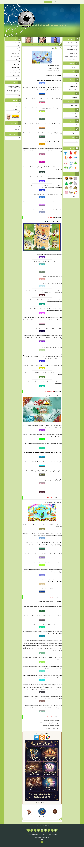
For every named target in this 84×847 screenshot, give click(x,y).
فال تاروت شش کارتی (15, 62)
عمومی (54, 819)
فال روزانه (62, 2)
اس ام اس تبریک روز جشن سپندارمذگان (72, 43)
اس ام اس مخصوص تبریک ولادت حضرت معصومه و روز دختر (48, 722)
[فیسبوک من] (49, 830)
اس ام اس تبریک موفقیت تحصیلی (53, 723)
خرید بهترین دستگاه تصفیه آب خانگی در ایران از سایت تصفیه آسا (14, 87)
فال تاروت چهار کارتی (15, 56)
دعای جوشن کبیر (74, 114)
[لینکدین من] (28, 830)
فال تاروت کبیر (16, 45)
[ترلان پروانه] (42, 40)
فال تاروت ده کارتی (15, 67)
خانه (77, 2)
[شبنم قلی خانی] (29, 40)
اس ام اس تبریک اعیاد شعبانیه (53, 65)
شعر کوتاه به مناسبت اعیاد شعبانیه (53, 67)
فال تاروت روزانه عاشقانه (14, 73)
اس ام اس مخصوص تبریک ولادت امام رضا (51, 728)
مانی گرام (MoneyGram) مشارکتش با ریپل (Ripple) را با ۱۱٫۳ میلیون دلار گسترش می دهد (13, 91)
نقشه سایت (37, 837)
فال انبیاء (75, 75)
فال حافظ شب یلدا (16, 109)
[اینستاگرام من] (45, 830)
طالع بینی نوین (16, 129)
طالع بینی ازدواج (74, 105)
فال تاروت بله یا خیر (15, 75)
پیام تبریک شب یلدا (15, 112)
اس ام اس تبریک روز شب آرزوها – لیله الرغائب (51, 725)
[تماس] (42, 830)
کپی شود (42, 83)
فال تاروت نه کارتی (15, 64)
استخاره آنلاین (56, 2)
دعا (76, 116)
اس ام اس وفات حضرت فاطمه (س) (71, 56)
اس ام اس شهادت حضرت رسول (53, 727)
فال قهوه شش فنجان (73, 89)
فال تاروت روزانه (16, 43)
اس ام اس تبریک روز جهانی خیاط (71, 47)
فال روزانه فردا (16, 138)
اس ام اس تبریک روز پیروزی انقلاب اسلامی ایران (51, 720)
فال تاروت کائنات (16, 48)
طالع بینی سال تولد (73, 196)
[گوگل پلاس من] (35, 830)
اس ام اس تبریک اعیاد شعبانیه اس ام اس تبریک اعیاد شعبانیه (42, 44)
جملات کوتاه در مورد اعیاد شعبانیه (53, 68)
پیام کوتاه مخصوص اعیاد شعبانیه (53, 70)
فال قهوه (75, 83)
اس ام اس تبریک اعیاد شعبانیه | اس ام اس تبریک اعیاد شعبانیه (42, 25)
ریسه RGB (75, 141)
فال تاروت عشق (16, 70)
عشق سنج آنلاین (74, 133)
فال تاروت (68, 2)
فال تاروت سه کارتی (15, 53)
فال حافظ (73, 2)
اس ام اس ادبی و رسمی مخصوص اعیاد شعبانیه (51, 72)
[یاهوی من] (55, 830)
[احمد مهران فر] (55, 40)
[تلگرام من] (52, 830)
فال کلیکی (75, 124)
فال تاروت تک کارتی (15, 51)
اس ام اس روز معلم (73, 53)
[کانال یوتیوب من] (31, 830)
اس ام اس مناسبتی (48, 2)
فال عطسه (17, 127)
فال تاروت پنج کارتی (15, 59)
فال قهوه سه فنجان (73, 86)
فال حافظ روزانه (16, 107)
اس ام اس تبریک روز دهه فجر (71, 59)
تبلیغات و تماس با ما (39, 2)
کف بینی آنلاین (74, 97)
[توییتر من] (38, 830)
